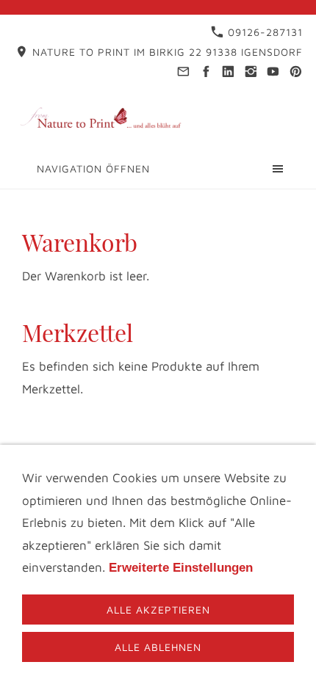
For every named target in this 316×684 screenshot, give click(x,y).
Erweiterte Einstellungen (181, 568)
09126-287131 (263, 32)
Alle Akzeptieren (158, 609)
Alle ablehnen (158, 647)
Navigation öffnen (93, 168)
